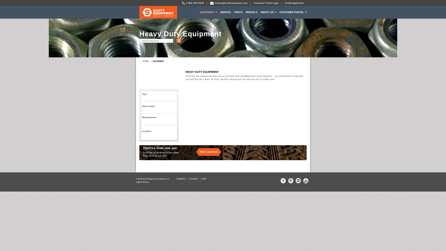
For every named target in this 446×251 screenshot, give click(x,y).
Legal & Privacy (142, 182)
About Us (267, 12)
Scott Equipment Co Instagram (290, 180)
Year (144, 94)
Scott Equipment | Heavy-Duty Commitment (158, 12)
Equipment (207, 12)
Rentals (251, 12)
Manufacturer (149, 117)
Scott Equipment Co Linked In (298, 180)
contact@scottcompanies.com (231, 3)
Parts (238, 12)
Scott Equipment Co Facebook (283, 180)
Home (146, 61)
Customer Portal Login (266, 3)
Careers (180, 179)
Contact (193, 179)
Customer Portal (291, 12)
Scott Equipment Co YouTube (305, 180)
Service (225, 12)
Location (146, 131)
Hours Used (148, 106)
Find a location (209, 152)
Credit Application (294, 3)
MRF (204, 179)
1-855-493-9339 (195, 3)
